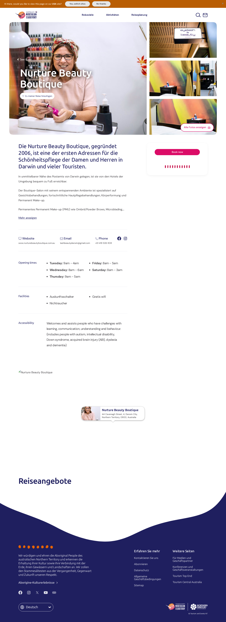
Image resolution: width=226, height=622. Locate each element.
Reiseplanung (139, 14)
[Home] (26, 15)
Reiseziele (88, 14)
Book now (177, 152)
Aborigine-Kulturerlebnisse (36, 582)
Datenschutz (141, 570)
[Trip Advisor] (54, 593)
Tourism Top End (182, 575)
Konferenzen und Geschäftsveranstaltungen (188, 568)
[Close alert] (222, 3)
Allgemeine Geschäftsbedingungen (147, 578)
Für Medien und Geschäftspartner (183, 559)
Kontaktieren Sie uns (146, 557)
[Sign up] (205, 15)
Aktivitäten (112, 14)
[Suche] (198, 15)
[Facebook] (20, 593)
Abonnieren (141, 564)
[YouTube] (46, 593)
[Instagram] (29, 593)
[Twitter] (37, 593)
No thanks (101, 4)
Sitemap (139, 585)
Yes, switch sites (77, 4)
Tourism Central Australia (187, 582)
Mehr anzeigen (27, 217)
